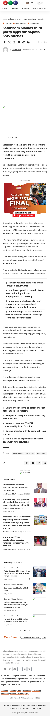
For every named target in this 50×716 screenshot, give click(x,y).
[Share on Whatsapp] (14, 42)
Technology (34, 23)
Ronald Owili (16, 50)
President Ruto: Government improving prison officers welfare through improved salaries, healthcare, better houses (17, 522)
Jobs (19, 691)
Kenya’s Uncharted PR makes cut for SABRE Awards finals (16, 620)
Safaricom (30, 453)
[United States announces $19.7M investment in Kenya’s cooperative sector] (39, 603)
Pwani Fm (41, 675)
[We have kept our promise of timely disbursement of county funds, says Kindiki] (40, 503)
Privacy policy (23, 694)
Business (8, 23)
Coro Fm (31, 675)
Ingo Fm (31, 681)
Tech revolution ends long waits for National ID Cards (24, 284)
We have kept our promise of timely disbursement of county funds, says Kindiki (16, 502)
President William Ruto (31, 637)
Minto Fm (6, 678)
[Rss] (29, 669)
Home (5, 19)
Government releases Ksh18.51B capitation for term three (15, 487)
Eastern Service (19, 681)
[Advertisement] (25, 79)
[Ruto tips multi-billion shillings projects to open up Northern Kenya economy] (39, 571)
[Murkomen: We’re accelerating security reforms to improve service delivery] (40, 541)
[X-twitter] (10, 669)
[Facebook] (5, 669)
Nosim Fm (15, 685)
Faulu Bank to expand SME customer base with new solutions (23, 440)
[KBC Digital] (10, 2)
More (14, 549)
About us (4, 691)
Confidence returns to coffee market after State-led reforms (24, 409)
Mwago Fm (6, 681)
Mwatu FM (30, 678)
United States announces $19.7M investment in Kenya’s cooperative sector (16, 604)
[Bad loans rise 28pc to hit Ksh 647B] (39, 588)
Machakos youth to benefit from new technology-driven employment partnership (24, 293)
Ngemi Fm (5, 685)
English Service (19, 675)
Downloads (27, 691)
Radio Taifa (6, 675)
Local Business (20, 23)
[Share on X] (9, 42)
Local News (7, 494)
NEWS (14, 494)
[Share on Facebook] (4, 42)
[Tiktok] (19, 669)
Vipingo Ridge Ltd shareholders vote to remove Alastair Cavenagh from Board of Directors (23, 314)
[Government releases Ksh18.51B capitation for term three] (40, 488)
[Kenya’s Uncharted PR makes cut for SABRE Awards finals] (39, 619)
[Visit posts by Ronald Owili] (5, 50)
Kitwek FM (40, 678)
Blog (11, 19)
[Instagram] (24, 669)
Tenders (13, 691)
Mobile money (18, 453)
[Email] (19, 42)
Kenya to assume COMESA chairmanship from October (18, 425)
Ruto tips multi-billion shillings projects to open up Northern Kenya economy (17, 573)
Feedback (5, 694)
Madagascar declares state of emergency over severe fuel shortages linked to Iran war (23, 304)
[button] (27, 3)
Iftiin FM (40, 681)
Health (5, 532)
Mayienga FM (18, 678)
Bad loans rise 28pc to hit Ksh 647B (16, 589)
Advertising (36, 691)
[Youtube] (15, 669)
